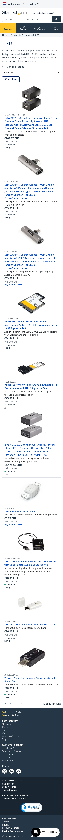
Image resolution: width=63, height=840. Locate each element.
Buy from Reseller (13, 284)
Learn (55, 29)
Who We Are (39, 29)
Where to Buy (12, 715)
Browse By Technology (22, 35)
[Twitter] (4, 771)
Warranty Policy (9, 760)
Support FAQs (8, 754)
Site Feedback (9, 818)
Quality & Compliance (12, 736)
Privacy (5, 824)
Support (23, 29)
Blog (4, 739)
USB (37, 35)
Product (8, 29)
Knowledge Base (10, 748)
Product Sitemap (10, 827)
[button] (58, 72)
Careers (6, 733)
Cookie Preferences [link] (12, 830)
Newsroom (7, 724)
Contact (6, 727)
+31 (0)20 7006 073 (18, 795)
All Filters (12, 79)
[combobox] (31, 72)
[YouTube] (18, 771)
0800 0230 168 (19, 798)
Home (5, 35)
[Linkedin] (11, 771)
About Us (6, 730)
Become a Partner (14, 712)
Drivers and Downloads (13, 751)
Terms (5, 821)
